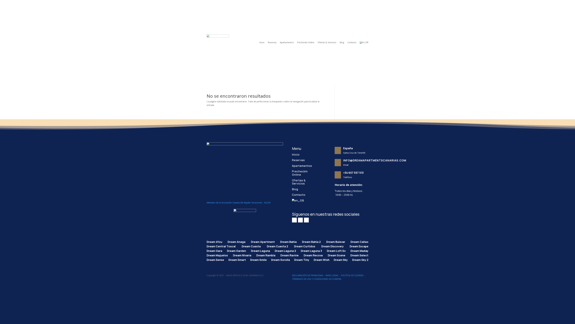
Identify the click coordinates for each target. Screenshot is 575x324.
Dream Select (359, 255)
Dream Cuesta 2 (277, 245)
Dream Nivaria (242, 255)
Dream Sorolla (280, 259)
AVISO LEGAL (332, 275)
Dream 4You (214, 241)
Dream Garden (236, 250)
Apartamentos (287, 42)
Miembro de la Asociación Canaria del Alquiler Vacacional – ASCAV (239, 202)
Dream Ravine (289, 255)
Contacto (351, 42)
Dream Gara (214, 250)
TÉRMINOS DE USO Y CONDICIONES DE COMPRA (316, 279)
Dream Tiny (301, 259)
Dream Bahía (288, 241)
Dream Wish (321, 259)
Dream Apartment (263, 241)
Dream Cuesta (251, 245)
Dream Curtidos (304, 245)
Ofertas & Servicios (327, 42)
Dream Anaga (236, 241)
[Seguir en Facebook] (294, 220)
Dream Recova (313, 255)
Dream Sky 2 (360, 259)
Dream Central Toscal (221, 245)
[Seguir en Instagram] (300, 220)
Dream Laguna (260, 250)
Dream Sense (215, 259)
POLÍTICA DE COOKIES (352, 275)
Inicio (261, 42)
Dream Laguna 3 (311, 250)
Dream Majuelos (217, 255)
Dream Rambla (265, 255)
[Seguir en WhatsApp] (306, 220)
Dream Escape (359, 245)
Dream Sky (341, 259)
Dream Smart (237, 259)
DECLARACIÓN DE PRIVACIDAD (307, 275)
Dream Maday (359, 250)
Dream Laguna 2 (285, 250)
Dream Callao (359, 241)
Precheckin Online (305, 42)
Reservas (272, 42)
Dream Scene (336, 255)
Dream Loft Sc (336, 250)
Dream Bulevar (335, 241)
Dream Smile (258, 259)
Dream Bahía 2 (311, 241)
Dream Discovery (332, 245)
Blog (342, 42)
